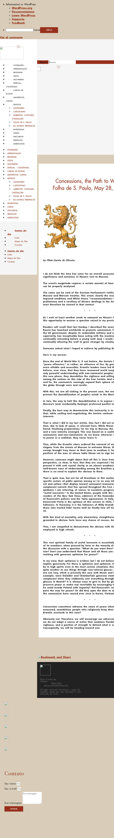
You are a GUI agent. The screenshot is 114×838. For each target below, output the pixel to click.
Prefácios (18, 140)
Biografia (18, 72)
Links (17, 238)
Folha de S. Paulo (22, 122)
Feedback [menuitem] (18, 22)
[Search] (44, 69)
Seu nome (10, 783)
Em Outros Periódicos (24, 126)
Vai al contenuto (11, 37)
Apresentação (20, 69)
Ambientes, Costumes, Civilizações (23, 117)
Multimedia (18, 79)
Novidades (18, 65)
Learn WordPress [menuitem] (23, 15)
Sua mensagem (13, 803)
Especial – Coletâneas (18, 167)
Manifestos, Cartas (16, 175)
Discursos (18, 137)
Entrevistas (18, 129)
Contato (18, 245)
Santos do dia (16, 232)
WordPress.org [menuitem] (22, 8)
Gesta (16, 76)
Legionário (18, 108)
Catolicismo (19, 111)
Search (43, 62)
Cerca (36, 30)
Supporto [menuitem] (18, 19)
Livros (16, 133)
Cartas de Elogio (16, 171)
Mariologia (18, 144)
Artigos (17, 104)
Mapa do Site (21, 241)
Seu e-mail (11, 788)
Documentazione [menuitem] (23, 11)
